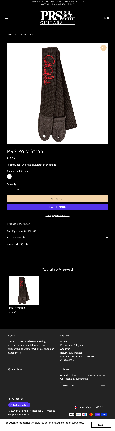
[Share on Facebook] (17, 244)
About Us (65, 349)
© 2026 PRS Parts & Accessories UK (26, 411)
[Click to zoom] (103, 48)
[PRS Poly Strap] (24, 290)
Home (10, 34)
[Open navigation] (7, 17)
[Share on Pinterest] (27, 244)
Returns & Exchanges (71, 353)
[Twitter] (13, 399)
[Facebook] (9, 399)
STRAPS (17, 34)
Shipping (26, 165)
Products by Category (71, 345)
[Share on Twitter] (22, 244)
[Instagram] (22, 399)
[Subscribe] (103, 385)
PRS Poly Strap (17, 308)
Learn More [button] (10, 426)
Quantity (11, 184)
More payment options (58, 215)
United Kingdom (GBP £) (90, 407)
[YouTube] (17, 399)
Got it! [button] (101, 425)
